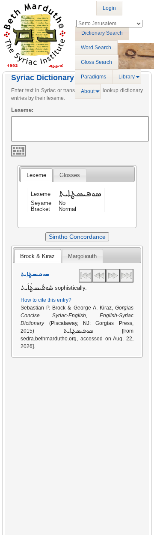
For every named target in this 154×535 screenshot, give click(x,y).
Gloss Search (96, 62)
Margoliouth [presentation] (82, 256)
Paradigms (93, 77)
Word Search (96, 48)
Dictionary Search (102, 33)
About (88, 91)
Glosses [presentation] (69, 175)
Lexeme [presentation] (36, 175)
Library (126, 77)
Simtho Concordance (77, 236)
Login (109, 8)
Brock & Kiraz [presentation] (37, 256)
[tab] (36, 175)
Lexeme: (22, 110)
